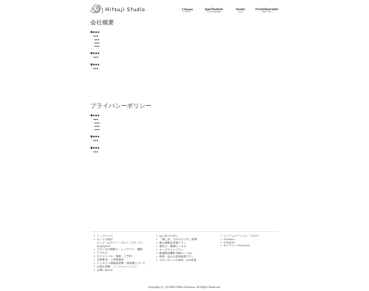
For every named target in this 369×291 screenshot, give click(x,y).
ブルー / (125, 242)
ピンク (101, 242)
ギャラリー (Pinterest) (236, 245)
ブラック (136, 242)
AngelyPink (103, 246)
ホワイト (113, 242)
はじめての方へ (168, 235)
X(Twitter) (229, 239)
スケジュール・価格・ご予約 (114, 256)
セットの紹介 (105, 239)
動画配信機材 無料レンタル (175, 253)
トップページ (105, 235)
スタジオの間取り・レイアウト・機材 (120, 249)
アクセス (102, 252)
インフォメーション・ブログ (241, 235)
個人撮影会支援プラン (172, 242)
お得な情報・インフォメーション (117, 266)
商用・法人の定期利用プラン (176, 256)
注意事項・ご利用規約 (110, 259)
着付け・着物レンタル (172, 246)
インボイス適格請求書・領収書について (121, 263)
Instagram (229, 242)
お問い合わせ (105, 269)
